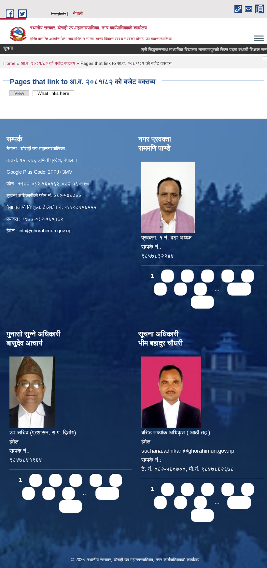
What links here (55, 93)
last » (202, 302)
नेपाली (78, 13)
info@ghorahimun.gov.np (45, 230)
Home (9, 63)
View (19, 93)
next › (239, 289)
